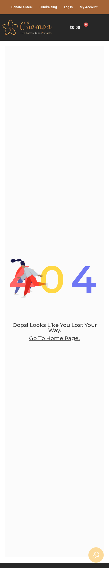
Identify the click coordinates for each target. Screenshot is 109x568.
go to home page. (54, 338)
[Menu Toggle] (100, 27)
